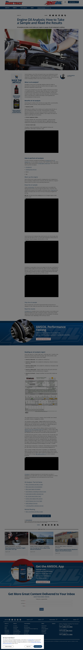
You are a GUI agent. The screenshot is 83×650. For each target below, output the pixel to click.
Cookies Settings (8, 646)
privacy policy (31, 639)
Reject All (28, 646)
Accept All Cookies (37, 646)
